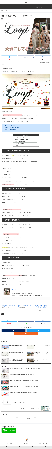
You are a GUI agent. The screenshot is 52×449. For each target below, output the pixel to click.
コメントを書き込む (26, 418)
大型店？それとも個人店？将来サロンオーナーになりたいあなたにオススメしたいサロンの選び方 (40, 306)
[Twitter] (3, 298)
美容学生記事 (9, 443)
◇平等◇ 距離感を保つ (20, 141)
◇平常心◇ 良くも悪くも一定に (21, 139)
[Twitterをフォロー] (38, 330)
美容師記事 (26, 443)
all (2, 313)
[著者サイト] (13, 330)
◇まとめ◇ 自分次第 (19, 143)
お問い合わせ (26, 445)
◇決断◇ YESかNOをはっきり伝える (22, 138)
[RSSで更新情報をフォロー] (26, 333)
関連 (17, 145)
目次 (24, 135)
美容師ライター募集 (43, 443)
